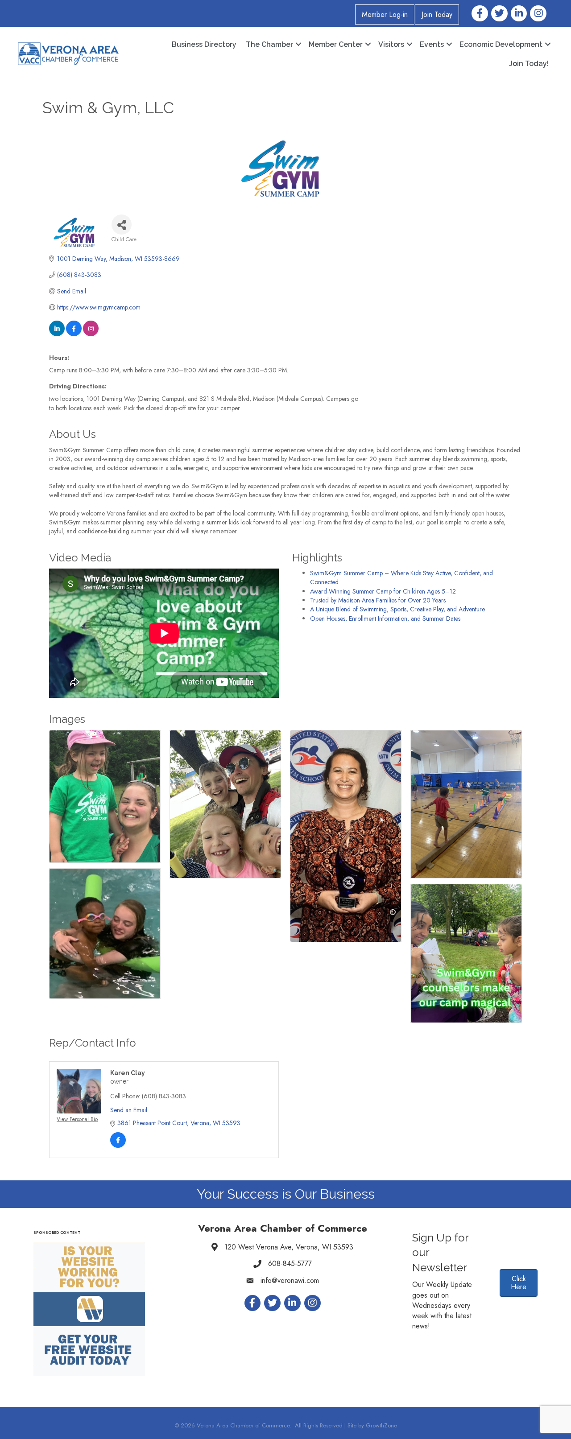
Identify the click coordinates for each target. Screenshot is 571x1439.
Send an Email (128, 1109)
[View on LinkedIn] (57, 334)
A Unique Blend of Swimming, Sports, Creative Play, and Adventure (397, 609)
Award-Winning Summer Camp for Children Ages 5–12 (383, 591)
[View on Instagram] (91, 334)
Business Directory (204, 44)
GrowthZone (381, 1425)
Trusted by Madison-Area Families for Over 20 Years (378, 600)
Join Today (437, 14)
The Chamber (269, 44)
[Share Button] (122, 224)
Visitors (391, 44)
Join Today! (529, 63)
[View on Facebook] (74, 334)
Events (432, 44)
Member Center (336, 44)
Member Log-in (385, 14)
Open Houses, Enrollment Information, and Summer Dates (385, 618)
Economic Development (500, 44)
